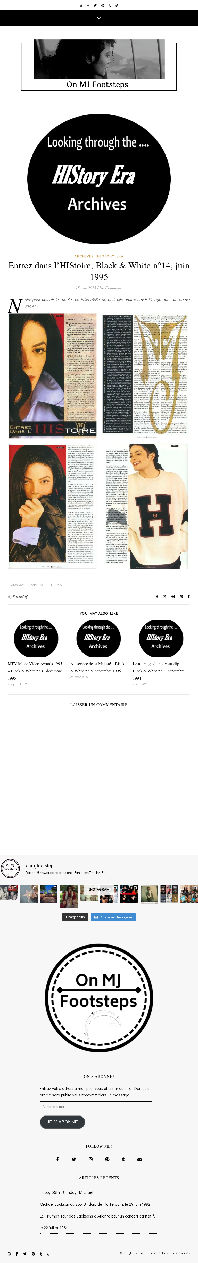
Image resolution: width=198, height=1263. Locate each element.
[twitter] (95, 5)
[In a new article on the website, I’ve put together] (169, 894)
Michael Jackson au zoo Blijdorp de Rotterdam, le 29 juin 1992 (95, 1204)
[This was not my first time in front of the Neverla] (49, 894)
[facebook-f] (88, 5)
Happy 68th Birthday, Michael (66, 1192)
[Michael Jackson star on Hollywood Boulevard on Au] (29, 894)
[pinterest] (103, 5)
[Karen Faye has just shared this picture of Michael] (149, 894)
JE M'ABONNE (62, 1122)
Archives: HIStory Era (99, 256)
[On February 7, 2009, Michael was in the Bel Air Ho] (189, 894)
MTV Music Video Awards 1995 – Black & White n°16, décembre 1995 (35, 671)
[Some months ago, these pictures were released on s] (129, 894)
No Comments (111, 287)
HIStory (56, 584)
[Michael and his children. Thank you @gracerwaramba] (69, 896)
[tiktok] (117, 5)
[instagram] (81, 5)
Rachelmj (20, 596)
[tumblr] (110, 5)
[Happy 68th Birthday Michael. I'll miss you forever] (9, 892)
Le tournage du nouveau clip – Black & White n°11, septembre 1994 (159, 671)
